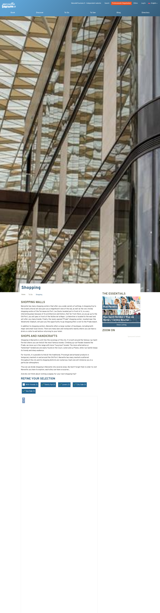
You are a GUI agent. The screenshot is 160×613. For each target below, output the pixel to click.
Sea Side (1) (30, 391)
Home (23, 295)
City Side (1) (81, 385)
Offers (135, 3)
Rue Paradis (110, 306)
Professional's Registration (121, 3)
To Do (66, 12)
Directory (145, 12)
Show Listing (121, 325)
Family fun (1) (50, 385)
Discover (39, 12)
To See (93, 12)
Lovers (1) (66, 385)
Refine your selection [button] (38, 379)
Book (13, 12)
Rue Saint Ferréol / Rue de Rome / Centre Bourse (118, 319)
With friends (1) (32, 385)
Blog (119, 12)
